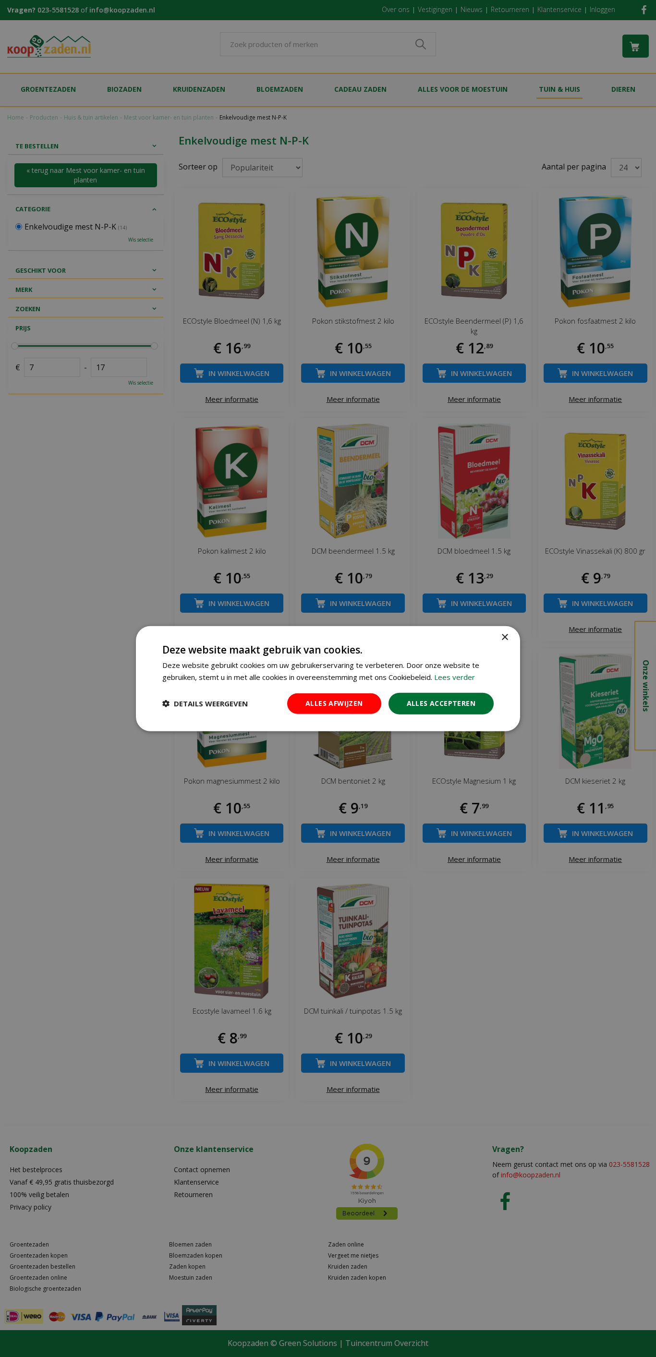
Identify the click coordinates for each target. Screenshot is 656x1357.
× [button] (504, 637)
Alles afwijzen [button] (334, 703)
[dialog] (328, 678)
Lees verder (454, 677)
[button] (205, 703)
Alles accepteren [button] (441, 703)
